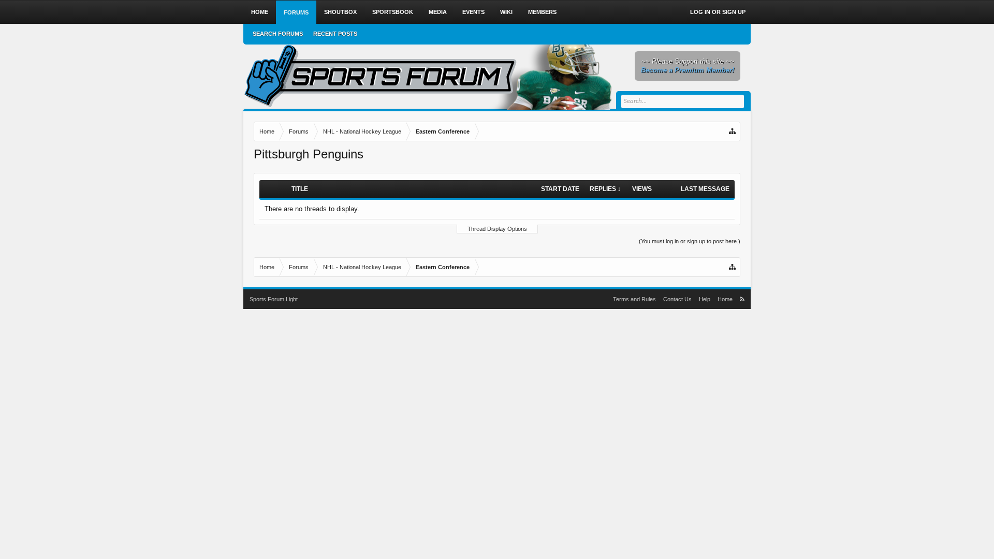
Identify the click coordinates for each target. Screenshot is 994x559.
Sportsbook (392, 12)
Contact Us (677, 299)
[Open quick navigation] (733, 131)
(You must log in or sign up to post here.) (689, 241)
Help (704, 299)
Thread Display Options (497, 229)
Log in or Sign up (718, 12)
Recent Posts (335, 34)
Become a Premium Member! (687, 70)
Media (438, 12)
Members (542, 12)
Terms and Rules (634, 299)
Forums (296, 12)
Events (473, 12)
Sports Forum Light (274, 299)
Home (259, 12)
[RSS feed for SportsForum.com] (742, 299)
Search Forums (278, 34)
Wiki (506, 12)
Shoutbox (340, 12)
